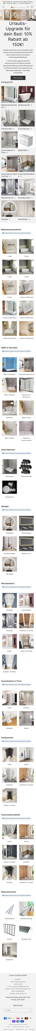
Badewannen (24, 105)
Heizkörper (23, 219)
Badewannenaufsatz (9, 106)
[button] (3, 7)
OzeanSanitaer (17, 1024)
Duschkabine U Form (8, 151)
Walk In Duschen (9, 348)
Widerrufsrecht (19, 1029)
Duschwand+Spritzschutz (9, 175)
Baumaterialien (8, 892)
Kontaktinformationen (8, 1029)
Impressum (32, 1029)
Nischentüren (7, 198)
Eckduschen (6, 129)
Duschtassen (24, 129)
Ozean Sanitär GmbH (18, 15)
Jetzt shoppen (18, 78)
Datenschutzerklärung (18, 1026)
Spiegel (4, 219)
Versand (27, 1026)
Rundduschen (24, 198)
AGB (26, 1029)
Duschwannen (8, 450)
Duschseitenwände (26, 175)
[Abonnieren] (30, 1010)
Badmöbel (22, 150)
